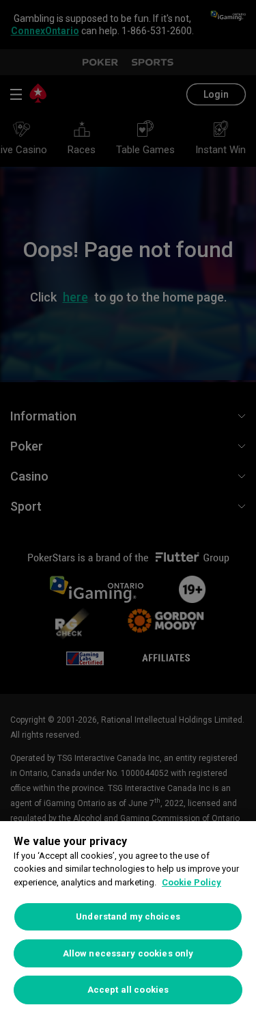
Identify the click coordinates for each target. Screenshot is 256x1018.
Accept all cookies (128, 989)
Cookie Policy (191, 882)
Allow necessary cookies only (128, 953)
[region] (128, 919)
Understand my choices (128, 916)
